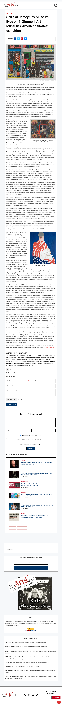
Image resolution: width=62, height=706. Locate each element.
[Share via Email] (25, 38)
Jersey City (12, 528)
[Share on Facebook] (15, 38)
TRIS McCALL (15, 34)
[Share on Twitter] (18, 38)
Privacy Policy (3, 705)
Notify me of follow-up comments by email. (30, 440)
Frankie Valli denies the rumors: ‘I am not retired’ (26, 666)
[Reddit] (37, 695)
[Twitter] (33, 695)
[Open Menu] (55, 5)
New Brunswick (21, 528)
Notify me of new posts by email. (30, 444)
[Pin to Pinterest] (22, 38)
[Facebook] (25, 695)
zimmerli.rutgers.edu (49, 347)
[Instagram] (29, 695)
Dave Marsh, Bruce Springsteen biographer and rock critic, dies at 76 (31, 662)
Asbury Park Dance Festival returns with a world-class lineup (31, 646)
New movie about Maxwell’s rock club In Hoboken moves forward (29, 642)
